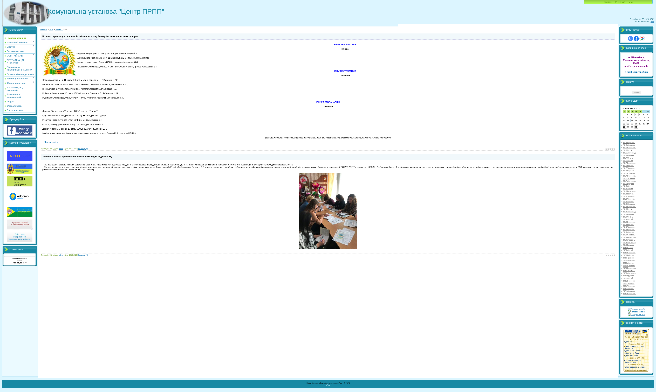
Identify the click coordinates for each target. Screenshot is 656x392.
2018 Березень (629, 191)
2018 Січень (628, 186)
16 (632, 121)
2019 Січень (628, 217)
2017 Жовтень (629, 178)
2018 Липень (628, 201)
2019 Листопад (629, 242)
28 (624, 127)
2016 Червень (629, 143)
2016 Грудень (628, 155)
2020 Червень (629, 260)
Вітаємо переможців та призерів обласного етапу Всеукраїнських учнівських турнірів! (90, 36)
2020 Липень (628, 263)
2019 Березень (629, 222)
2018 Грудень (628, 214)
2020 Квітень (628, 255)
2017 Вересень (629, 176)
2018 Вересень (629, 207)
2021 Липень (628, 289)
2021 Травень (628, 283)
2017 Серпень (629, 173)
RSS (652, 21)
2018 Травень (628, 196)
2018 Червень (629, 199)
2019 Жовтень (629, 240)
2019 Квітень (628, 224)
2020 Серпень (629, 265)
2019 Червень (629, 230)
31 (636, 127)
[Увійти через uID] (630, 38)
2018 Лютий (628, 189)
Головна (607, 2)
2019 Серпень (629, 235)
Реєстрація (620, 2)
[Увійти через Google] (642, 38)
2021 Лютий (628, 278)
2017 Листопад (629, 181)
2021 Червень (629, 286)
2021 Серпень (629, 291)
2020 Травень (628, 258)
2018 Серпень (629, 204)
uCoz (328, 385)
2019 (51, 30)
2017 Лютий (628, 160)
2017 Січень (628, 158)
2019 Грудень (628, 245)
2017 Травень (628, 168)
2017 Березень (629, 163)
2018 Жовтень (629, 209)
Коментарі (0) (83, 149)
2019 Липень (628, 232)
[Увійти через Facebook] (636, 38)
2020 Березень (629, 253)
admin (61, 149)
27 (648, 124)
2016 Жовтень (629, 150)
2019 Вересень (629, 237)
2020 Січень (628, 248)
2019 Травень (628, 227)
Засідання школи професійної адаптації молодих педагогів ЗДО (77, 156)
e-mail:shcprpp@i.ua (636, 72)
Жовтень (59, 30)
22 (628, 124)
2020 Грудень (628, 276)
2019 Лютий (628, 219)
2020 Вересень (629, 268)
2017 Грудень (628, 184)
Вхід (630, 2)
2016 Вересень (629, 148)
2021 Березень (629, 281)
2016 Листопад (629, 153)
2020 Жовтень (629, 271)
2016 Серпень (629, 145)
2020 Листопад (629, 273)
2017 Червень (629, 171)
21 (624, 124)
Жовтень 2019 (631, 108)
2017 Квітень (628, 166)
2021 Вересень (629, 294)
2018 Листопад (629, 212)
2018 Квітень (628, 194)
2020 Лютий (628, 250)
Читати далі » (51, 142)
